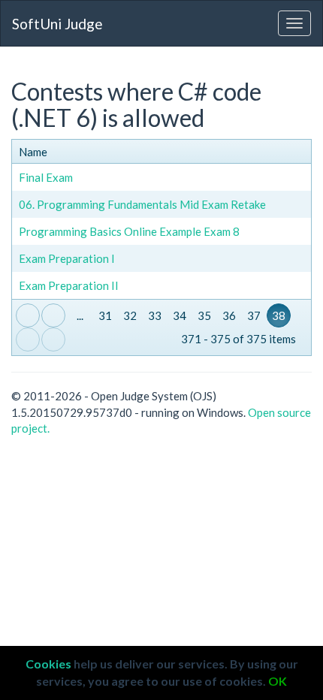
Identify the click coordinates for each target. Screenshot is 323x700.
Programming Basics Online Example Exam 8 (129, 231)
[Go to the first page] (28, 315)
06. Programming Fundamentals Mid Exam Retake (142, 204)
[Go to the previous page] (53, 315)
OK (277, 681)
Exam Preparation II (69, 285)
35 (204, 315)
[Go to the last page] (53, 339)
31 (105, 315)
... (80, 315)
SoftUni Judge (57, 23)
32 (130, 315)
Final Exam (46, 177)
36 (229, 315)
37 (254, 315)
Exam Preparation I (67, 258)
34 (179, 315)
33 (155, 315)
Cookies (48, 663)
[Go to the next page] (28, 339)
